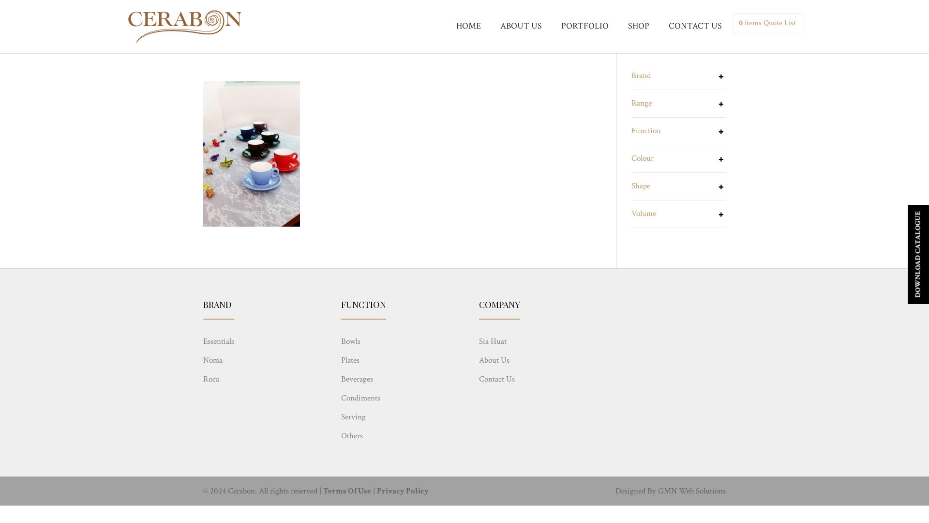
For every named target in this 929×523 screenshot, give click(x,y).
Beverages (357, 379)
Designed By (635, 491)
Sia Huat (493, 341)
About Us (494, 360)
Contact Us (497, 379)
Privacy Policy (403, 491)
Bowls (350, 341)
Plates (350, 360)
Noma (213, 360)
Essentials (218, 341)
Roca (211, 379)
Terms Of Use (347, 491)
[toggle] (721, 77)
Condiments (360, 398)
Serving (353, 417)
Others (352, 436)
